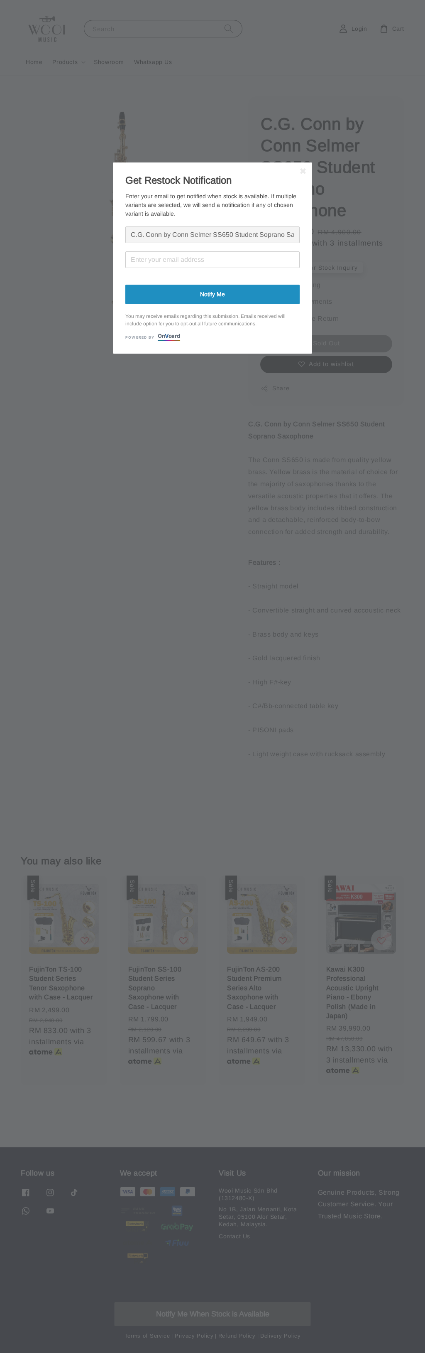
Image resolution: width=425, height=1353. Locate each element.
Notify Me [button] (212, 294)
